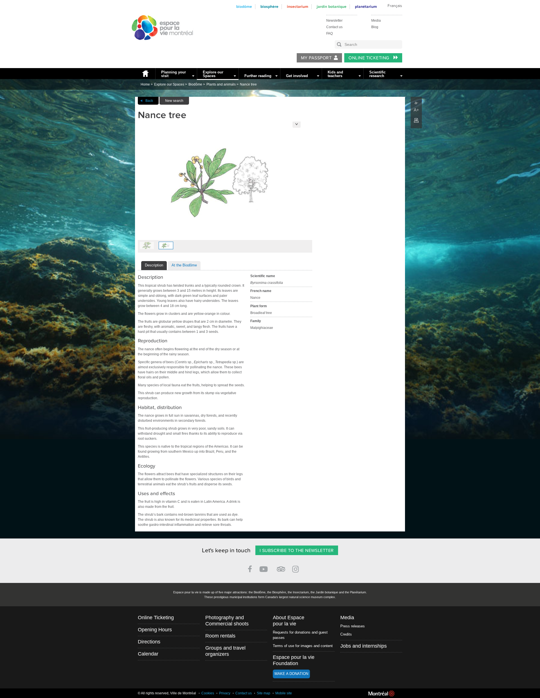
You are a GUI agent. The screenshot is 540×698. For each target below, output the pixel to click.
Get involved (297, 76)
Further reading (257, 76)
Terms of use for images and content (303, 646)
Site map (263, 693)
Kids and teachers (335, 74)
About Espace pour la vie (288, 621)
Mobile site (283, 693)
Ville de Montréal (381, 693)
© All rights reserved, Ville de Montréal (167, 693)
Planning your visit (173, 74)
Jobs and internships (363, 646)
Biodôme (244, 6)
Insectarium (297, 6)
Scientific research (377, 74)
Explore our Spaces (213, 74)
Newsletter (334, 21)
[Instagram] (296, 568)
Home (145, 73)
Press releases (352, 626)
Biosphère (269, 6)
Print (416, 120)
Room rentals (220, 636)
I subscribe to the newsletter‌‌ (297, 550)
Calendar (148, 654)
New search (174, 101)
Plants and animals (221, 84)
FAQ (329, 33)
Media (376, 21)
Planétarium (366, 6)
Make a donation (291, 674)
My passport (316, 58)
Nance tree (248, 84)
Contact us (334, 27)
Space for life (160, 45)
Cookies (207, 693)
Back (149, 101)
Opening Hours (155, 629)
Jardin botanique (331, 6)
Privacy (224, 693)
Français (395, 6)
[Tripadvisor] (281, 567)
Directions (149, 642)
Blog (374, 27)
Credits (346, 634)
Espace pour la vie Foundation (293, 660)
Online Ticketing (369, 58)
